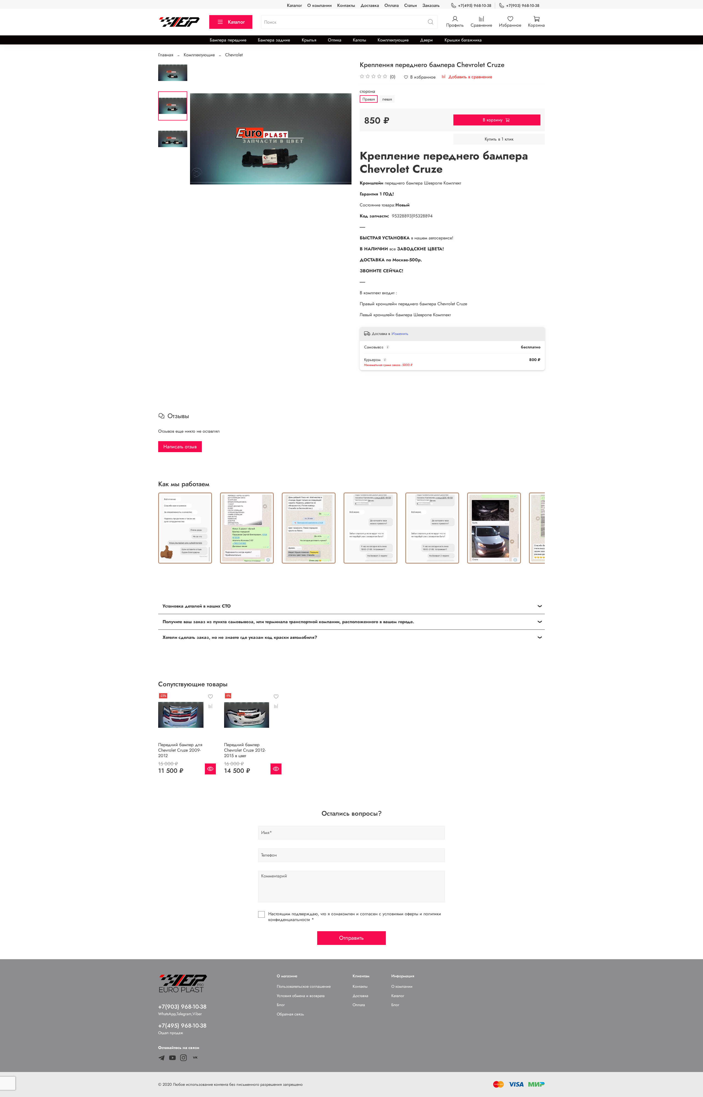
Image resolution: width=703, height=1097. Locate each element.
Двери (426, 40)
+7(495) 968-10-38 (474, 5)
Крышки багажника (463, 40)
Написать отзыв (180, 446)
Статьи (410, 5)
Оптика (334, 40)
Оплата (391, 5)
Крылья (309, 40)
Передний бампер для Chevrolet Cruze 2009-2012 (180, 750)
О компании (319, 5)
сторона (367, 91)
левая (387, 99)
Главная (165, 55)
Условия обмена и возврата (301, 995)
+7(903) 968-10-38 (522, 5)
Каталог (294, 5)
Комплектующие (393, 40)
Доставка (370, 5)
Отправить (351, 938)
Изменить (400, 333)
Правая (368, 99)
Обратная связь (290, 1014)
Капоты (359, 40)
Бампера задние (274, 40)
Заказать (431, 5)
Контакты (346, 5)
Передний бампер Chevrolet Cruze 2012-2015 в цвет (245, 750)
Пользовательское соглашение (304, 986)
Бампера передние (228, 40)
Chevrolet (234, 55)
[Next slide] (340, 138)
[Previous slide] (201, 138)
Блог (281, 1005)
